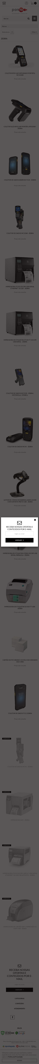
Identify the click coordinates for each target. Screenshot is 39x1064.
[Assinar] (20, 540)
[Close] (36, 520)
